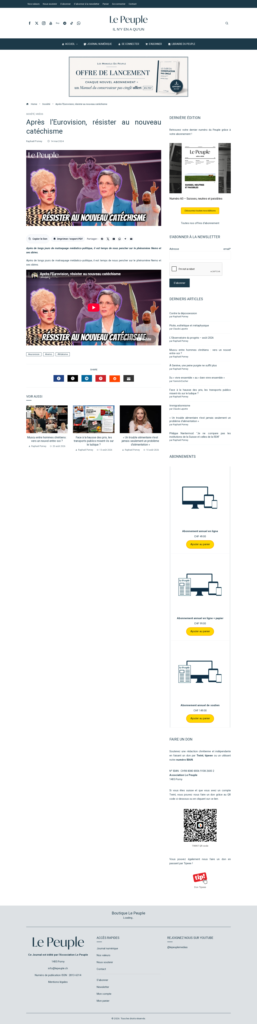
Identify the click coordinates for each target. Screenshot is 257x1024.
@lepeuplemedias (177, 947)
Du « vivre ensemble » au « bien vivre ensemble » (197, 377)
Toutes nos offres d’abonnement (200, 223)
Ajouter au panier (200, 544)
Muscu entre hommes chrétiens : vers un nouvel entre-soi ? (47, 439)
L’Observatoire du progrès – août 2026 (191, 337)
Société (30, 114)
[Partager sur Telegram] (125, 238)
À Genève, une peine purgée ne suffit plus (193, 365)
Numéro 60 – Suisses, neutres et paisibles (195, 198)
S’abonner (102, 980)
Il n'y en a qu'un (128, 29)
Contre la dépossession (183, 313)
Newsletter (103, 987)
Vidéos (39, 114)
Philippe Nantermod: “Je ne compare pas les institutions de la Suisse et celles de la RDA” (200, 435)
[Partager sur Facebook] (102, 238)
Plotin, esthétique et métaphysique (189, 325)
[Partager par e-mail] (131, 238)
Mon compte (104, 993)
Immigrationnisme (179, 405)
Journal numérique (107, 948)
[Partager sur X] (107, 238)
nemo (49, 354)
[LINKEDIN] (86, 378)
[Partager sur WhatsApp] (119, 238)
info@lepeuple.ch (58, 968)
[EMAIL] (128, 378)
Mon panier (103, 1000)
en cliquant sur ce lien (205, 798)
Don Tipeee (200, 887)
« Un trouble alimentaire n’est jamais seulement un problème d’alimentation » (140, 441)
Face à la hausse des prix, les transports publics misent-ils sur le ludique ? (94, 441)
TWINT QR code (200, 845)
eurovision (34, 354)
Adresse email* (200, 249)
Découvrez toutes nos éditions (200, 210)
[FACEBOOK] (58, 378)
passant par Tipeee (180, 863)
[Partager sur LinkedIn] (113, 238)
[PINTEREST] (100, 378)
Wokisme (63, 354)
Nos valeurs (103, 955)
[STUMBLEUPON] (114, 378)
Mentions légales (58, 982)
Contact (101, 969)
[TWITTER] (72, 378)
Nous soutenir (105, 962)
